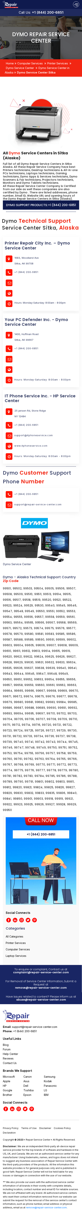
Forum (6, 1049)
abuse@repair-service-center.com (41, 1000)
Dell (25, 1085)
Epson (27, 1094)
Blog (6, 1044)
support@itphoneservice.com (33, 435)
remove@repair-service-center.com (41, 988)
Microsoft (9, 1076)
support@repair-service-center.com (38, 504)
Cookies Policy (62, 1128)
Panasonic (50, 1085)
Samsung (49, 1076)
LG (45, 1090)
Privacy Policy (10, 1128)
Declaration (9, 1132)
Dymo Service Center (20, 68)
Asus (26, 1081)
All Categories (14, 936)
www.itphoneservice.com (30, 445)
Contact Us (10, 1063)
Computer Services (30, 63)
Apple (6, 1081)
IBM (46, 1094)
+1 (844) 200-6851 (48, 12)
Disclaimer (45, 1128)
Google (7, 1090)
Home (10, 63)
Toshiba (28, 1090)
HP (4, 1085)
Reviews (8, 1058)
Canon (27, 1076)
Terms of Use (29, 1128)
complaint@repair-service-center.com (41, 972)
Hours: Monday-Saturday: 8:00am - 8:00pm (42, 379)
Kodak (48, 1081)
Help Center (10, 1053)
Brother (7, 1094)
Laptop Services (16, 955)
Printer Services (57, 63)
